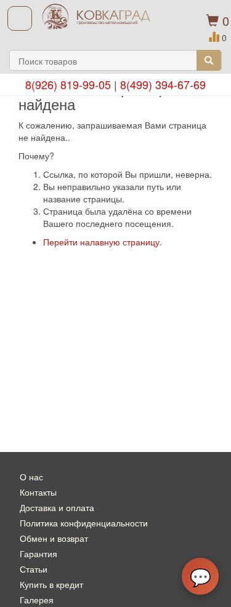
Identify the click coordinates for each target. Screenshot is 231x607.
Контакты (38, 492)
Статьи (33, 569)
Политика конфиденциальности (84, 523)
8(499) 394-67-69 (163, 84)
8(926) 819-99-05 (68, 84)
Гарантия (38, 553)
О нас (31, 476)
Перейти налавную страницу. (102, 242)
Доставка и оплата (57, 507)
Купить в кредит (51, 584)
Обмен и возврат (54, 538)
